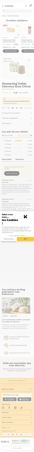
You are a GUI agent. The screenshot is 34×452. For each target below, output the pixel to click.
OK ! (25, 239)
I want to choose (8, 239)
